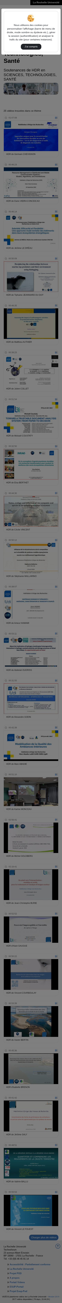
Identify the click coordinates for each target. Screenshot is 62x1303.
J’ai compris (31, 46)
